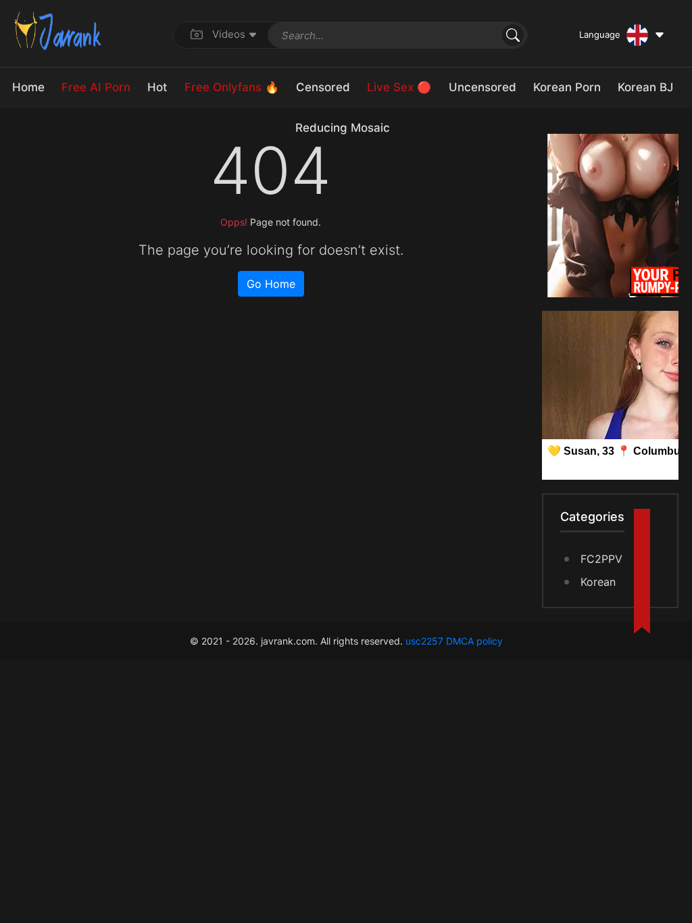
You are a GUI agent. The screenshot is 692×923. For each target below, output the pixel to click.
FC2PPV (601, 559)
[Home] (58, 29)
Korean (598, 582)
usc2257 (424, 641)
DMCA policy (474, 641)
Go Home (271, 284)
